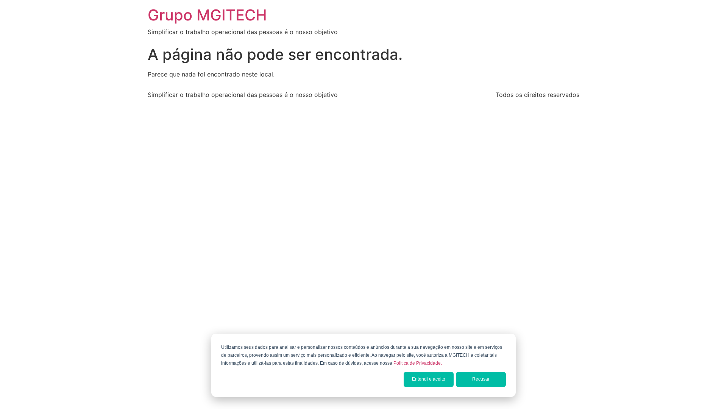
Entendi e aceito (428, 379)
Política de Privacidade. (417, 363)
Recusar (481, 379)
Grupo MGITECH (207, 15)
